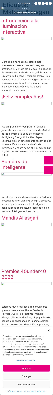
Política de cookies (14, 391)
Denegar (26, 376)
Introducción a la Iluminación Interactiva (19, 26)
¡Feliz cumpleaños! (22, 97)
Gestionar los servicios (25, 360)
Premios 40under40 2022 (23, 274)
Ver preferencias (26, 384)
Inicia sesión (24, 3)
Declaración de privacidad (34, 391)
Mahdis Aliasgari (19, 218)
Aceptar (26, 368)
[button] (48, 330)
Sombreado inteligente (14, 164)
